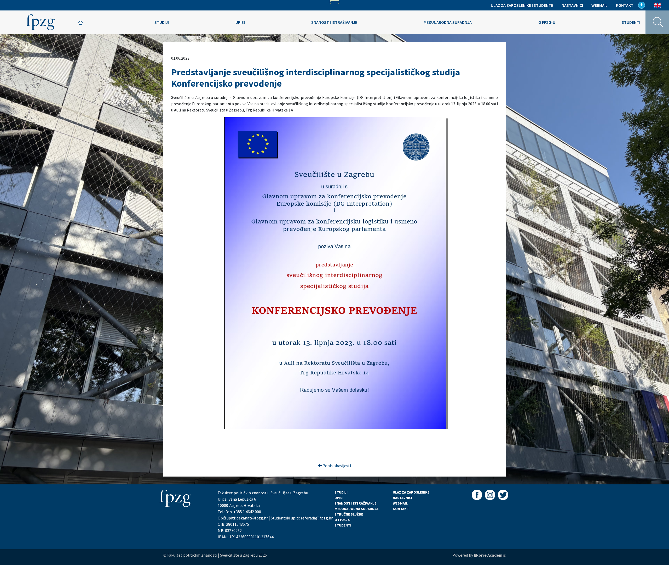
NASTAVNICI (402, 497)
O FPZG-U (342, 519)
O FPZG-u (546, 22)
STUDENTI (342, 525)
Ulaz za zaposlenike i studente (522, 5)
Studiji (161, 22)
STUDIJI (341, 492)
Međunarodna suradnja (448, 22)
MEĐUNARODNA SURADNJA (356, 508)
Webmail (599, 5)
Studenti (631, 22)
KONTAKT (401, 508)
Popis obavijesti (336, 465)
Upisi (240, 22)
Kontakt (624, 5)
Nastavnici (572, 5)
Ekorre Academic (490, 555)
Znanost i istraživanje (334, 22)
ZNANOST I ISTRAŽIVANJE (355, 503)
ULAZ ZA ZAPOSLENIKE (411, 492)
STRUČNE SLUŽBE (348, 514)
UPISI (338, 497)
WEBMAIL (400, 503)
